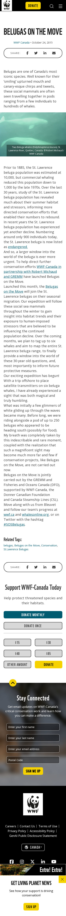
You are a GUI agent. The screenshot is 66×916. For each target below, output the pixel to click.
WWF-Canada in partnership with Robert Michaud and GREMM (32, 271)
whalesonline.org (35, 514)
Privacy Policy (17, 831)
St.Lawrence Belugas (16, 549)
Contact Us (27, 826)
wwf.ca (9, 514)
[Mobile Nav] (60, 7)
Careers (10, 826)
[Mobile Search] (51, 5)
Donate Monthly (33, 614)
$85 (48, 653)
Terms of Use (47, 826)
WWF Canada (22, 42)
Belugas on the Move (27, 545)
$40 (17, 653)
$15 (17, 642)
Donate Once (33, 625)
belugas (8, 545)
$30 (48, 642)
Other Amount (17, 664)
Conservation (49, 545)
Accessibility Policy (42, 831)
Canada (35, 847)
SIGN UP (31, 906)
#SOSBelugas (14, 524)
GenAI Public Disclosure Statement (33, 836)
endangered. (18, 247)
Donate (33, 5)
